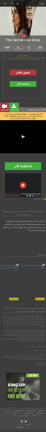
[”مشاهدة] (31, 267)
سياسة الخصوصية (24, 416)
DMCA (35, 416)
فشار (41, 3)
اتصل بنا (14, 416)
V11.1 (29, 424)
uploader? (7, 410)
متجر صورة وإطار (28, 413)
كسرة (7, 413)
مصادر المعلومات (18, 410)
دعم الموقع (39, 413)
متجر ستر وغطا (16, 413)
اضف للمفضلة (38, 199)
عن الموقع (41, 410)
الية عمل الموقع (31, 410)
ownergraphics (20, 427)
